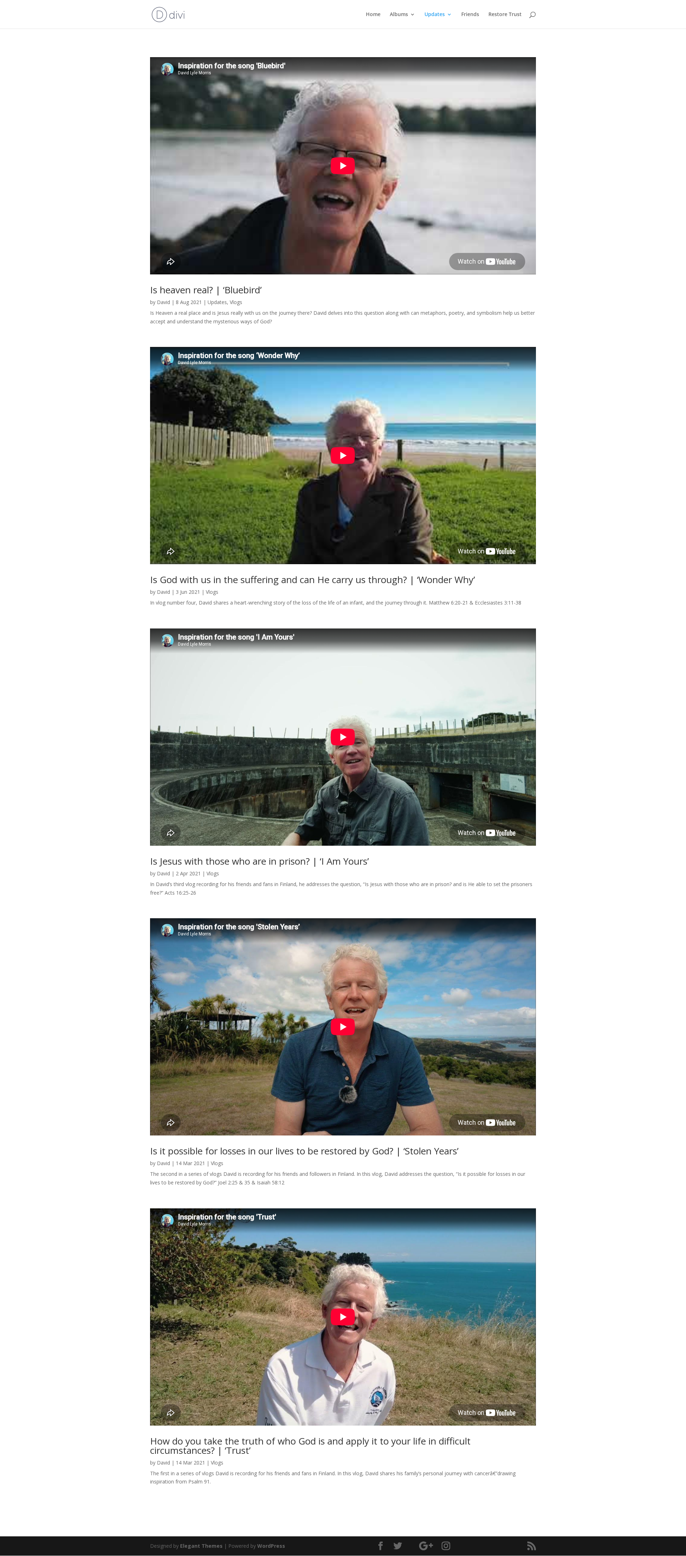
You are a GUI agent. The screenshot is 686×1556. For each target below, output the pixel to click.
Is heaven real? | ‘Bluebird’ (206, 289)
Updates (434, 15)
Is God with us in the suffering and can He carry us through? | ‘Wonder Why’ (312, 579)
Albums (399, 15)
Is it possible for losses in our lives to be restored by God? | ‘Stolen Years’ (304, 1150)
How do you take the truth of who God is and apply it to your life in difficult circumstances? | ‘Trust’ (310, 1446)
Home (373, 15)
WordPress (271, 1545)
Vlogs (236, 302)
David (163, 302)
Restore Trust (505, 15)
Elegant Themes (201, 1545)
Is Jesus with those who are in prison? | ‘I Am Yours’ (259, 861)
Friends (470, 15)
